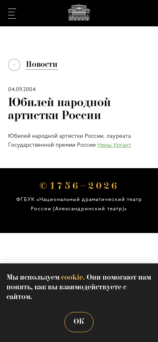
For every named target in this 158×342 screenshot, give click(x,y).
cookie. (73, 277)
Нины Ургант (114, 145)
